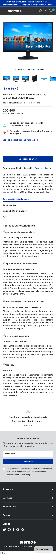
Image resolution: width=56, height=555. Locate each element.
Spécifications (10, 205)
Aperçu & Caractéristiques (16, 199)
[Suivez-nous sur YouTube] (17, 529)
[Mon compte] (46, 10)
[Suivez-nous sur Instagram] (9, 529)
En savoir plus (41, 168)
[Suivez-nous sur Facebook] (13, 529)
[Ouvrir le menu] (4, 11)
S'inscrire (28, 461)
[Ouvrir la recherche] (40, 10)
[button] (3, 553)
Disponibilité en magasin (15, 211)
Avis (5, 217)
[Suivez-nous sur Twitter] (4, 529)
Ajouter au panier (28, 159)
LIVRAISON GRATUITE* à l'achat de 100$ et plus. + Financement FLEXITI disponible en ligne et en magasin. (28, 3)
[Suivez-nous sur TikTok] (22, 529)
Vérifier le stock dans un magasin (19, 140)
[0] (51, 10)
